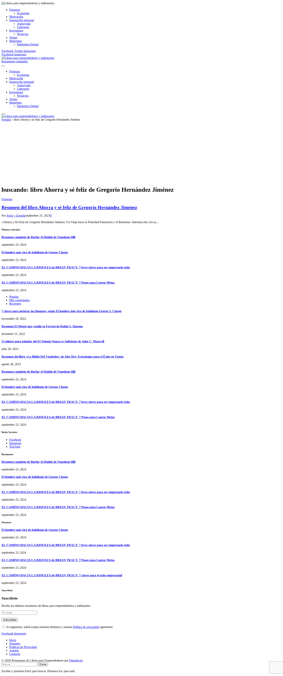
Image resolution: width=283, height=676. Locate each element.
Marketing (15, 41)
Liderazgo (23, 27)
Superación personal (21, 20)
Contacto (14, 654)
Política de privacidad (86, 627)
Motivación (16, 16)
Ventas (13, 37)
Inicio (12, 640)
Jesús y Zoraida (16, 215)
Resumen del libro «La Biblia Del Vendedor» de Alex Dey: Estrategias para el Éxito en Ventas (63, 356)
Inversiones (16, 30)
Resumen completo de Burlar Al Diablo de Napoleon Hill (38, 237)
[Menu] (3, 65)
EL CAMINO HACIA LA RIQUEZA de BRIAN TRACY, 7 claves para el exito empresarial (62, 575)
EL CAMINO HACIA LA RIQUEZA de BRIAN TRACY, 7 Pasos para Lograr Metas (58, 282)
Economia (23, 13)
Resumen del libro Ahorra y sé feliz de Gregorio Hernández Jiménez (69, 207)
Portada (6, 119)
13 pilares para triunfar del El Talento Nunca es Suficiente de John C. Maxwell (53, 341)
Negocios (22, 34)
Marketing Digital (28, 44)
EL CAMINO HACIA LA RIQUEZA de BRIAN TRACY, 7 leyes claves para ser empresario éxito (66, 267)
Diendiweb (76, 660)
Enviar (43, 664)
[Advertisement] (141, 155)
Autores (14, 650)
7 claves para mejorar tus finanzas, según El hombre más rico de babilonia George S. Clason (61, 311)
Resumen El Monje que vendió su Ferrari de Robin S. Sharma (42, 326)
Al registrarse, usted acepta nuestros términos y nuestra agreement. (59, 627)
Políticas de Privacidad (23, 647)
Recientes (15, 303)
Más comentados (19, 300)
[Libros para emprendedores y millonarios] (28, 58)
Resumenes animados (15, 61)
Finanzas (14, 9)
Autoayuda (23, 23)
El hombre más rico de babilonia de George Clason (35, 252)
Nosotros (14, 643)
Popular (14, 296)
